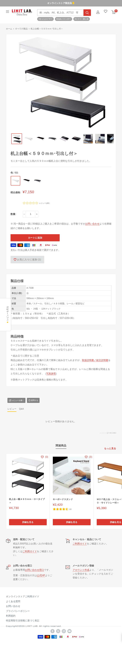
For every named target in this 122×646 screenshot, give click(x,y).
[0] (113, 12)
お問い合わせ (92, 223)
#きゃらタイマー (45, 19)
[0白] (15, 180)
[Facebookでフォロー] (52, 631)
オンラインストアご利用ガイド (22, 596)
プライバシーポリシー (18, 611)
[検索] (87, 12)
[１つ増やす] (36, 214)
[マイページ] (97, 12)
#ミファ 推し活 (81, 19)
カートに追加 (35, 237)
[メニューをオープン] (7, 11)
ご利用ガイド (30, 551)
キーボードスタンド (63, 499)
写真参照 (51, 373)
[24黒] (26, 180)
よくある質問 (13, 601)
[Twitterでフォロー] (58, 631)
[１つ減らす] (24, 214)
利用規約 (10, 616)
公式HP (41, 575)
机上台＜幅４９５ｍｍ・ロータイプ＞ (27, 501)
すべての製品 (21, 28)
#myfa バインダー (63, 19)
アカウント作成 (81, 570)
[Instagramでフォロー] (64, 631)
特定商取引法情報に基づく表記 (22, 620)
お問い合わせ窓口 (34, 570)
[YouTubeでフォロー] (69, 631)
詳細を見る (27, 522)
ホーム (9, 28)
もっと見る (110, 448)
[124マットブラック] (37, 180)
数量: (13, 214)
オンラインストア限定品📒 (61, 3)
